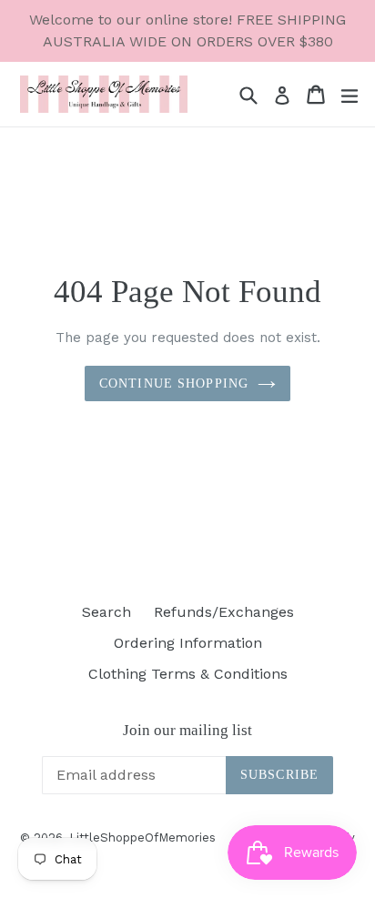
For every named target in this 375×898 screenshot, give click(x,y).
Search (106, 612)
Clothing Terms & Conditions (188, 673)
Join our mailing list (187, 730)
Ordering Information (188, 642)
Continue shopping (173, 383)
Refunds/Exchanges (224, 612)
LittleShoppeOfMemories (142, 837)
